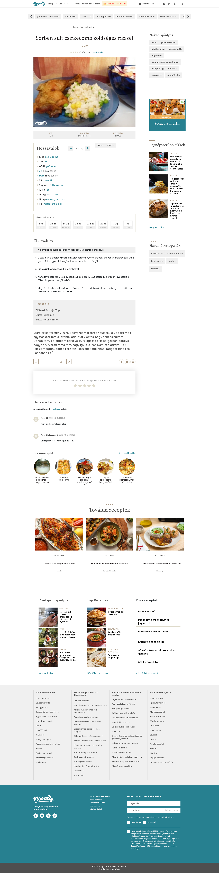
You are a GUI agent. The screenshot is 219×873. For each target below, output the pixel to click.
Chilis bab (40, 735)
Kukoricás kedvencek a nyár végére (126, 693)
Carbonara (41, 762)
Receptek (52, 4)
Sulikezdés (174, 153)
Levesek (153, 735)
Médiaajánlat (96, 809)
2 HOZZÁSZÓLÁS (97, 52)
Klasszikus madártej (44, 721)
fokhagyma (56, 185)
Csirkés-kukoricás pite (122, 752)
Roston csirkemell (44, 753)
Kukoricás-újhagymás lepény (125, 743)
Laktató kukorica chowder (123, 727)
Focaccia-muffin (147, 611)
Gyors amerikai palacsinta (116, 613)
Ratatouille (79, 775)
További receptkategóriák (161, 762)
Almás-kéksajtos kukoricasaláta (126, 761)
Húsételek (154, 725)
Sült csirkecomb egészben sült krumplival (160, 563)
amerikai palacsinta (116, 609)
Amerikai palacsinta (44, 757)
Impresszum (95, 806)
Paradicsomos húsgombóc (48, 744)
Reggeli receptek (157, 757)
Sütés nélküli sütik (158, 716)
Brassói (39, 748)
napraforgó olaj (53, 203)
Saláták (153, 748)
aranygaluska (103, 16)
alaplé (48, 180)
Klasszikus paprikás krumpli (85, 752)
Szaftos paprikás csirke (84, 757)
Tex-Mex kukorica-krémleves (125, 717)
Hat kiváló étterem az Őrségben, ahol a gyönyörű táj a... (68, 656)
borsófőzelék (173, 75)
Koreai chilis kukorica (121, 722)
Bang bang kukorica (121, 708)
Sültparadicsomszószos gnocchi (88, 736)
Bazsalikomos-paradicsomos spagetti (87, 730)
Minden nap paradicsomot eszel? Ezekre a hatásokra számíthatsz (176, 162)
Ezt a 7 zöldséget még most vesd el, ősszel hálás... (68, 634)
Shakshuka (79, 771)
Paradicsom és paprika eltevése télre (90, 705)
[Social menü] (164, 4)
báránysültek (157, 253)
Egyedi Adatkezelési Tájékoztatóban (146, 846)
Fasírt (38, 725)
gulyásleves (113, 629)
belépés (56, 409)
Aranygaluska (42, 707)
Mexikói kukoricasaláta (122, 766)
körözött (172, 68)
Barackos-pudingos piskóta (154, 631)
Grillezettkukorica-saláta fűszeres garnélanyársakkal (127, 737)
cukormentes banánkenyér (165, 62)
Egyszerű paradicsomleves (48, 712)
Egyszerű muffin (43, 703)
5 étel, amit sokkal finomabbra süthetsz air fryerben (65, 617)
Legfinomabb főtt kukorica (124, 699)
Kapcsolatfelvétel (97, 803)
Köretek (153, 753)
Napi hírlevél (136, 822)
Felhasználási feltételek (100, 796)
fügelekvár (156, 55)
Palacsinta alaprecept (114, 656)
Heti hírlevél (151, 822)
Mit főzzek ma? (73, 4)
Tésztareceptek (157, 744)
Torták (153, 739)
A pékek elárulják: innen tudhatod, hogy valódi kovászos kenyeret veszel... (177, 210)
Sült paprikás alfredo (83, 761)
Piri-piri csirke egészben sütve (59, 563)
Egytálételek (155, 730)
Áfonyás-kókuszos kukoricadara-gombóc (157, 652)
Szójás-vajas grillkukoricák (123, 713)
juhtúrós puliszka (124, 16)
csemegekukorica (56, 199)
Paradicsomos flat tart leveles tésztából (87, 723)
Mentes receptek (157, 712)
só (40, 171)
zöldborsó (52, 194)
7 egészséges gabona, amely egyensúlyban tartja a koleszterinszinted (177, 186)
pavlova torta (168, 42)
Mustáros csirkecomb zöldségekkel (109, 563)
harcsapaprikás (147, 16)
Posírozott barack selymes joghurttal (153, 621)
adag (80, 148)
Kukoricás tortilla (119, 748)
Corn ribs (116, 731)
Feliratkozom (171, 810)
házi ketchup (158, 49)
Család (173, 175)
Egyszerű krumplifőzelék (46, 716)
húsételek (78, 27)
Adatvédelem (96, 799)
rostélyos (172, 261)
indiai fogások (157, 261)
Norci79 (84, 46)
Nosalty (59, 571)
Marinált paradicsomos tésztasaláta (90, 740)
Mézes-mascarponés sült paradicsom (85, 711)
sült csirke (90, 27)
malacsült (155, 269)
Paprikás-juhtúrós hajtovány (86, 766)
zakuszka (86, 16)
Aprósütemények (157, 703)
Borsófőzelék (41, 730)
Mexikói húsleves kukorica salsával (127, 757)
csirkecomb (51, 156)
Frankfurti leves (43, 698)
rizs (47, 189)
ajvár (154, 42)
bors (41, 175)
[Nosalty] (39, 4)
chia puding (157, 68)
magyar (110, 145)
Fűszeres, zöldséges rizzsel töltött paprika (88, 746)
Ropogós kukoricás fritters (123, 704)
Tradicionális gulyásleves (114, 633)
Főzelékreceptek (157, 721)
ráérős (100, 145)
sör (46, 161)
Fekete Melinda (109, 571)
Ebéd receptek (156, 698)
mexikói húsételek (175, 253)
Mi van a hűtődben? (91, 4)
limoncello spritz (168, 16)
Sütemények (155, 707)
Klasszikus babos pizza (151, 641)
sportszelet (70, 16)
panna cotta (175, 49)
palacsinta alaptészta (113, 650)
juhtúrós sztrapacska (48, 16)
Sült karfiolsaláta (148, 662)
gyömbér (51, 166)
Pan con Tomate (81, 700)
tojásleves (156, 75)
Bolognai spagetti (43, 739)
